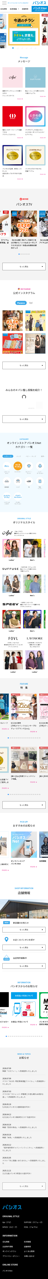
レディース (7, 467)
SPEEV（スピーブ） (10, 1237)
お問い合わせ (29, 1266)
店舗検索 (25, 9)
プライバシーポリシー (11, 1266)
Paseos (21, 302)
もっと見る (24, 266)
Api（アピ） (7, 1232)
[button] (13, 48)
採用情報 (27, 1252)
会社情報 (3, 9)
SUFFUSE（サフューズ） (33, 1232)
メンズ (18, 467)
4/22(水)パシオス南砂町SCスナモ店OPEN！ (19, 1127)
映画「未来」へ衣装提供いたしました (17, 1147)
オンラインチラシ (9, 1261)
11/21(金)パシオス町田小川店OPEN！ (17, 1183)
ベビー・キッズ (31, 467)
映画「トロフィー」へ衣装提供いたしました (19, 1081)
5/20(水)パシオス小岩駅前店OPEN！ (16, 1117)
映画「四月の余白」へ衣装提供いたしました (19, 1137)
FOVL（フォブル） (31, 1237)
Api (31, 302)
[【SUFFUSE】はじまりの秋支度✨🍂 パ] (35, 343)
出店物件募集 (7, 1256)
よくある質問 (29, 1261)
